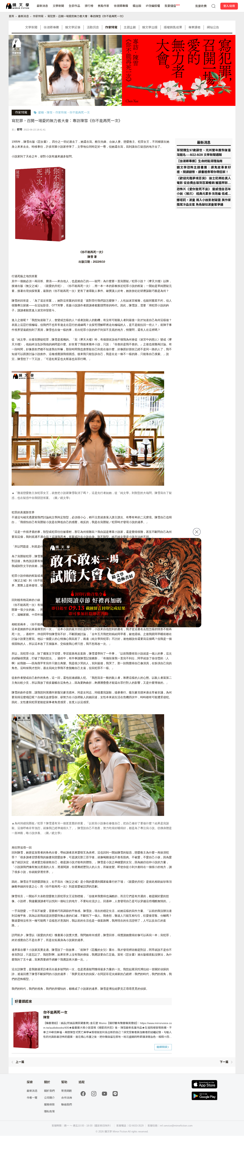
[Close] (197, 532)
